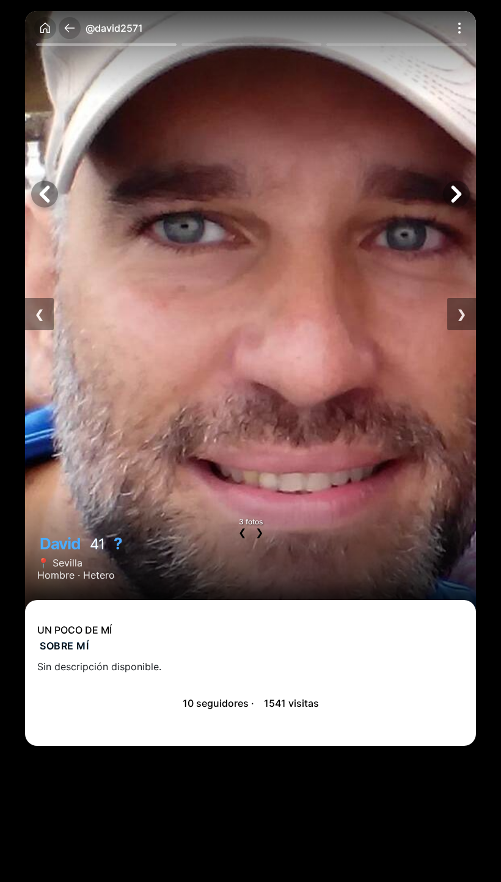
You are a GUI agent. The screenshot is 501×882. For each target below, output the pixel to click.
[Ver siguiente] (456, 194)
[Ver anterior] (44, 194)
